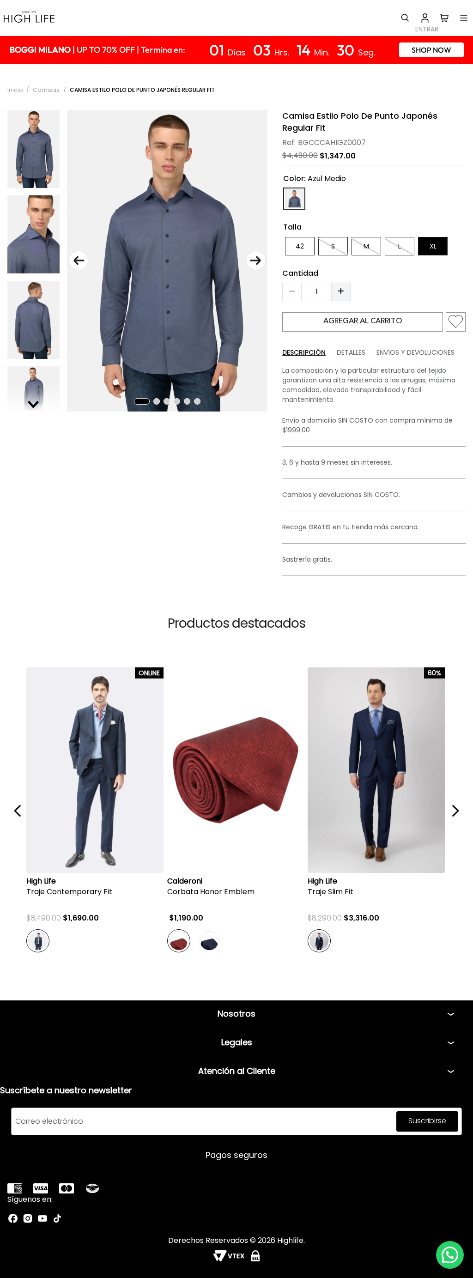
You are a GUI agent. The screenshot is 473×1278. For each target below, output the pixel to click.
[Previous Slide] (17, 811)
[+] (341, 292)
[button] (450, 1255)
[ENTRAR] (425, 18)
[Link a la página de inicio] (15, 90)
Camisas (46, 90)
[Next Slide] (455, 811)
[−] (292, 292)
